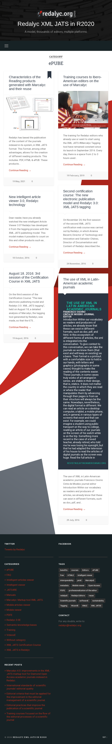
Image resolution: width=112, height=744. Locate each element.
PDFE (9, 614)
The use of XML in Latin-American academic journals (81, 283)
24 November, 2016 (76, 264)
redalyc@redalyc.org (70, 625)
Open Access (94, 585)
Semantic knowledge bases (22, 624)
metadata (64, 585)
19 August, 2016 (20, 338)
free (62, 575)
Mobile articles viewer (18, 604)
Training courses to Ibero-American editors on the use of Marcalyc (82, 81)
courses (74, 570)
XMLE (84, 605)
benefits (63, 570)
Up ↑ (105, 737)
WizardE (74, 605)
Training (11, 629)
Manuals (11, 594)
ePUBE (10, 569)
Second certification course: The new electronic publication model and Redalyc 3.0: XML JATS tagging (81, 199)
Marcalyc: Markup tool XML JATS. (25, 599)
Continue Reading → (20, 170)
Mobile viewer (14, 609)
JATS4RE (12, 589)
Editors (85, 570)
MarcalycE (89, 580)
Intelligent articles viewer (20, 579)
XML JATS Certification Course (24, 644)
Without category (16, 639)
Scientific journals (68, 600)
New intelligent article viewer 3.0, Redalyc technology (25, 201)
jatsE (79, 580)
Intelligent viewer (16, 584)
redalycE (64, 595)
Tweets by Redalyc (15, 549)
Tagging (63, 605)
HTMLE (71, 575)
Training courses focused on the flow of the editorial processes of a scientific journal (28, 716)
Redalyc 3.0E (14, 619)
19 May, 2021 (18, 181)
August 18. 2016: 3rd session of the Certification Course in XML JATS (28, 277)
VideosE (11, 634)
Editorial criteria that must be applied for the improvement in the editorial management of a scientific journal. (29, 696)
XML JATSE (96, 605)
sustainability (98, 600)
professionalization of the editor (83, 590)
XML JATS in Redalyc (18, 649)
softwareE (83, 600)
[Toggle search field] (105, 46)
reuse (91, 595)
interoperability (66, 580)
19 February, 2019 (75, 175)
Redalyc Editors (78, 595)
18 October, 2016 (20, 258)
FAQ (9, 574)
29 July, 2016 (73, 520)
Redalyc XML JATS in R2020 (56, 23)
